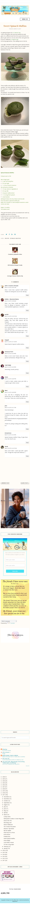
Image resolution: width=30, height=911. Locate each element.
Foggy (3, 753)
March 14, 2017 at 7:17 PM (10, 407)
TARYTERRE (8, 365)
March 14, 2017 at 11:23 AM (11, 341)
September (6, 802)
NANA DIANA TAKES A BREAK (10, 755)
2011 (3, 860)
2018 (3, 793)
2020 (3, 789)
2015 (3, 852)
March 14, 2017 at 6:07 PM (10, 378)
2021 (3, 787)
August (5, 804)
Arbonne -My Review (9, 828)
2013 (3, 856)
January (5, 848)
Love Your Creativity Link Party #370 (10, 764)
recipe (7, 238)
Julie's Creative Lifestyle (11, 285)
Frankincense (7, 836)
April (5, 812)
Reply (27, 295)
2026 (3, 777)
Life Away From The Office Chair (12, 900)
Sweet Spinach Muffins (9, 838)
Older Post (24, 483)
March (5, 814)
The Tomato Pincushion (10, 826)
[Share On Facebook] (9, 234)
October (6, 800)
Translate (12, 623)
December (6, 796)
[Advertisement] (15, 662)
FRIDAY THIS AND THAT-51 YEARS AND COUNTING (13, 756)
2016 (3, 850)
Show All (27, 765)
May (5, 810)
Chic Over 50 (5, 758)
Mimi (6, 390)
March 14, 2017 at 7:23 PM (10, 434)
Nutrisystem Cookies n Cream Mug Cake (14, 818)
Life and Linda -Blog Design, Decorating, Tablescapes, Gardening (13, 762)
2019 (3, 791)
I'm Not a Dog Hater (9, 844)
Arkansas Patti (9, 351)
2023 (3, 783)
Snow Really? (7, 840)
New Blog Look (7, 822)
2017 (3, 794)
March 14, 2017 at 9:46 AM (10, 301)
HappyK (7, 340)
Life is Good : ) (6, 752)
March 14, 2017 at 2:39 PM (10, 353)
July (4, 806)
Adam (6, 377)
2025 (3, 779)
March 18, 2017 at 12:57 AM (11, 448)
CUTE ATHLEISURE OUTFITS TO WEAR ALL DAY (12, 759)
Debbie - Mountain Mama (12, 299)
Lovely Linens (7, 816)
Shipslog (4, 749)
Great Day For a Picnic (9, 832)
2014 (3, 854)
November (6, 798)
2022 (3, 785)
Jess (6, 405)
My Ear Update (7, 830)
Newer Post (6, 483)
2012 (3, 858)
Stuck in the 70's (8, 820)
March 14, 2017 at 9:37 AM (10, 287)
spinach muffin (15, 238)
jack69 (6, 314)
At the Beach (7, 834)
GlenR (6, 446)
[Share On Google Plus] (12, 234)
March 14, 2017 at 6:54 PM (10, 392)
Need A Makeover (8, 824)
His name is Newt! (6, 750)
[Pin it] (15, 234)
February (6, 846)
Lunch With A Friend (9, 842)
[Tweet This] (6, 234)
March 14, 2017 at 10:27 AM (11, 316)
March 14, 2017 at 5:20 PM (10, 367)
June (5, 808)
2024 (3, 781)
